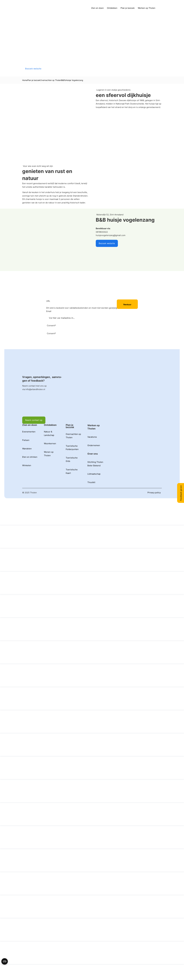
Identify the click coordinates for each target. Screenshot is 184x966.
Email (48, 311)
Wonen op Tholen (48, 454)
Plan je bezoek (128, 8)
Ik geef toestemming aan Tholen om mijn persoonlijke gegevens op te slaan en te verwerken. (88, 337)
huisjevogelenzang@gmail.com (110, 235)
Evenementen (28, 431)
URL (48, 301)
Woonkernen (50, 443)
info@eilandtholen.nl (35, 389)
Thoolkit (91, 482)
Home (24, 80)
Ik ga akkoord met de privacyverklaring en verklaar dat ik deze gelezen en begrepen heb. (87, 329)
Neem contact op (33, 420)
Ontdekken (112, 8)
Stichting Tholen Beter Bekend (95, 464)
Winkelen (26, 465)
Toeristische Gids (72, 459)
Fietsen (25, 440)
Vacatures (92, 437)
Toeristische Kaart (72, 471)
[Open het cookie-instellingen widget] (4, 961)
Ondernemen (93, 445)
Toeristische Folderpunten (72, 448)
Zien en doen (97, 8)
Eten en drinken (29, 457)
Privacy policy (154, 492)
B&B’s (63, 80)
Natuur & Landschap (49, 433)
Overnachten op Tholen (50, 80)
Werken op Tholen (146, 8)
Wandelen (27, 448)
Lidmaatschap (93, 474)
